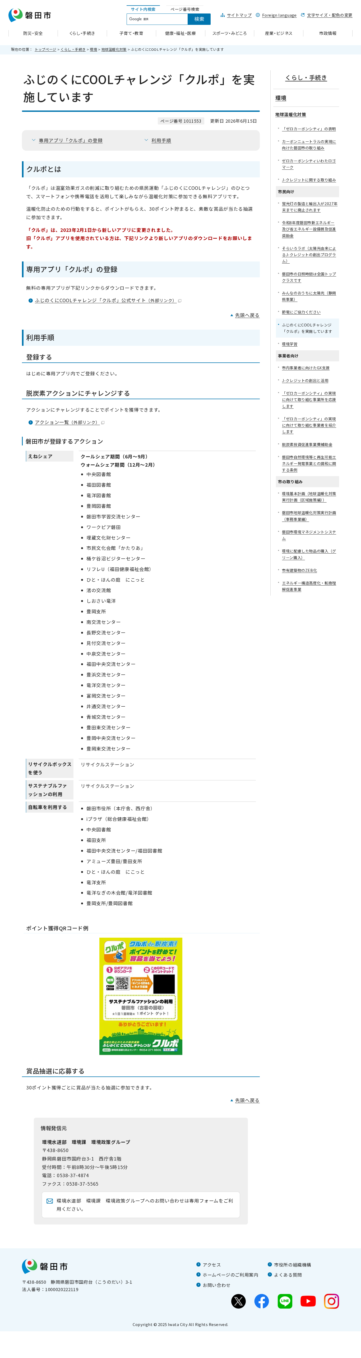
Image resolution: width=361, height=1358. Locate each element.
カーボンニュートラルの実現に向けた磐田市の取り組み (309, 144)
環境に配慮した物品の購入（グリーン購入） (309, 554)
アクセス (212, 1265)
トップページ (45, 49)
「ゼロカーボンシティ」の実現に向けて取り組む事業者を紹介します (309, 425)
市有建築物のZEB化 (299, 570)
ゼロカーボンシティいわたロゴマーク (309, 164)
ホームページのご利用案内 (230, 1275)
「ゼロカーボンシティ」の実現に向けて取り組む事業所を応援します (309, 399)
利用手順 (161, 140)
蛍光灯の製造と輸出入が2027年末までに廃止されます (309, 207)
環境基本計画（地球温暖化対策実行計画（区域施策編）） (309, 497)
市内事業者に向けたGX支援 (306, 367)
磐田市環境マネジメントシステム (309, 535)
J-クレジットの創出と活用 (305, 380)
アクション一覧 (67, 422)
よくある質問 (288, 1275)
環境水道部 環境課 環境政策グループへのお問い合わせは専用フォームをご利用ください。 (145, 1204)
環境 (93, 49)
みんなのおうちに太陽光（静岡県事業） (309, 296)
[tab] (143, 9)
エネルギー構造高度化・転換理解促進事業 (309, 586)
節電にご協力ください (301, 312)
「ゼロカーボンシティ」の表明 (309, 128)
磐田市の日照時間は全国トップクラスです (309, 277)
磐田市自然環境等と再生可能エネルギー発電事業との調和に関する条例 (309, 463)
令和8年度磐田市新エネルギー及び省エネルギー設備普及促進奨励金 (309, 229)
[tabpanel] (171, 19)
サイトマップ (239, 15)
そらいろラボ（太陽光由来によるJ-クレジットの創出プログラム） (309, 254)
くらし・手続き (73, 49)
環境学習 (290, 344)
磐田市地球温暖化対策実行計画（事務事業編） (309, 516)
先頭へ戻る (247, 315)
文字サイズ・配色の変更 (330, 15)
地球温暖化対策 (114, 49)
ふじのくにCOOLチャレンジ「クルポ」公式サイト (106, 300)
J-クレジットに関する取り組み (309, 179)
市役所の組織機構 (292, 1265)
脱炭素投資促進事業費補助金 (307, 444)
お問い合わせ (217, 1285)
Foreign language (279, 15)
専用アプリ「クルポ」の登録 (71, 140)
